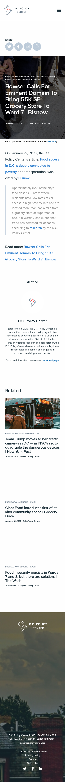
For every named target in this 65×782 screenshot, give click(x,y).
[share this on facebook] (18, 46)
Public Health (13, 79)
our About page (50, 360)
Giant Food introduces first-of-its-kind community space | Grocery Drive (31, 512)
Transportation (31, 79)
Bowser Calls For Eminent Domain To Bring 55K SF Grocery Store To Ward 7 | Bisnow (30, 253)
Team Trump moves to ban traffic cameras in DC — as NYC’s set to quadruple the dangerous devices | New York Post (32, 445)
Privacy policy (32, 679)
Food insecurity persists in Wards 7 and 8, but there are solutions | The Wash (31, 576)
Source (52, 141)
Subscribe (32, 686)
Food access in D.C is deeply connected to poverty (32, 165)
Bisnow (23, 178)
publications (12, 76)
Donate (33, 683)
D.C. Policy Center (32, 321)
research (36, 228)
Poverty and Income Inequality (38, 76)
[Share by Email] (28, 46)
